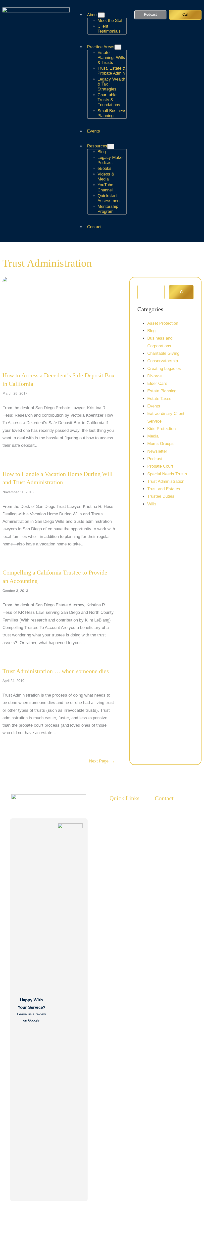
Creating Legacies (164, 368)
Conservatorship (162, 360)
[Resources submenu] (110, 146)
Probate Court (160, 466)
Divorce (154, 376)
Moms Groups (160, 443)
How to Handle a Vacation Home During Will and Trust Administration (57, 478)
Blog (151, 330)
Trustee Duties (160, 496)
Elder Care (157, 383)
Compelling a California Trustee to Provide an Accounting (54, 576)
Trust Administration (165, 481)
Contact (164, 798)
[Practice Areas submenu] (117, 47)
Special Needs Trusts (167, 474)
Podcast (150, 14)
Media (152, 436)
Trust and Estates (163, 489)
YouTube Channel (181, 884)
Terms (196, 1223)
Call (185, 14)
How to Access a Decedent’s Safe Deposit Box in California (58, 379)
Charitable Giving (163, 353)
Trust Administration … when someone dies (55, 671)
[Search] (181, 292)
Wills (151, 504)
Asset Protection (162, 323)
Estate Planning (161, 391)
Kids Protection (161, 428)
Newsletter (157, 451)
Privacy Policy (172, 1223)
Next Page (102, 761)
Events (153, 406)
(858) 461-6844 (179, 868)
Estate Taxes (159, 398)
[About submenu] (101, 15)
